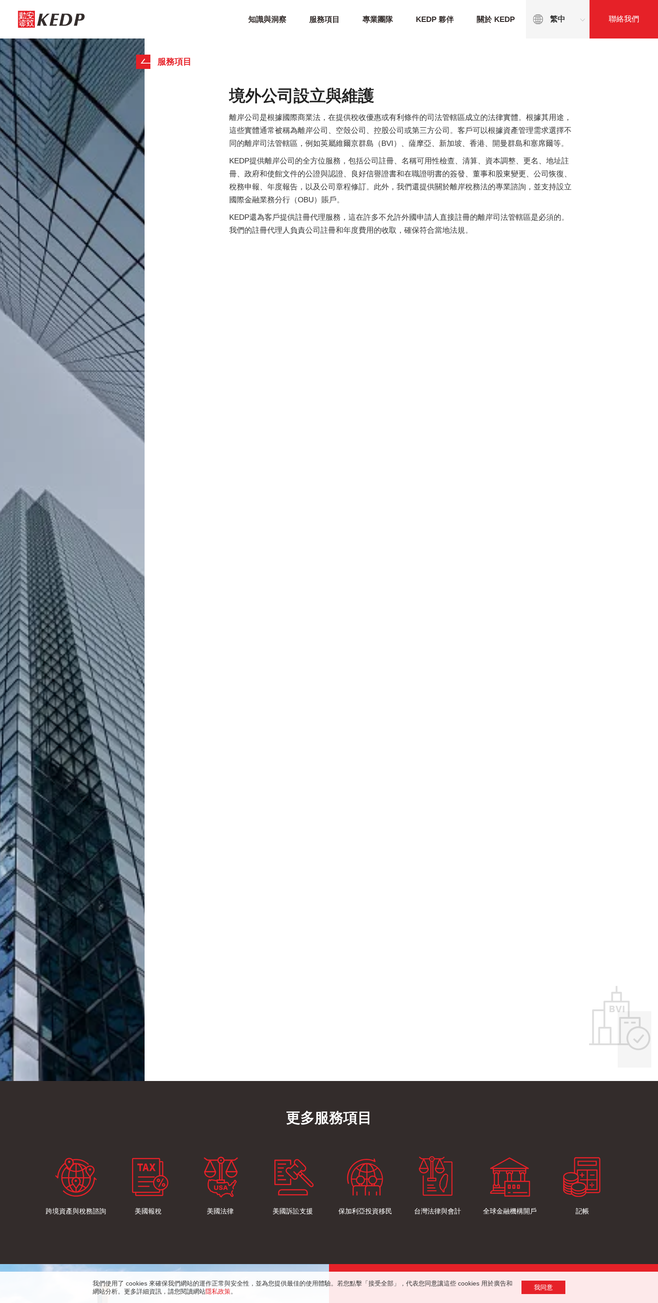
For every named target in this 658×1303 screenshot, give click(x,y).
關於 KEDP (496, 19)
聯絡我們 (624, 19)
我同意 (543, 1287)
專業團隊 (378, 19)
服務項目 (324, 19)
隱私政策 (218, 1291)
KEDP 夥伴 (435, 19)
